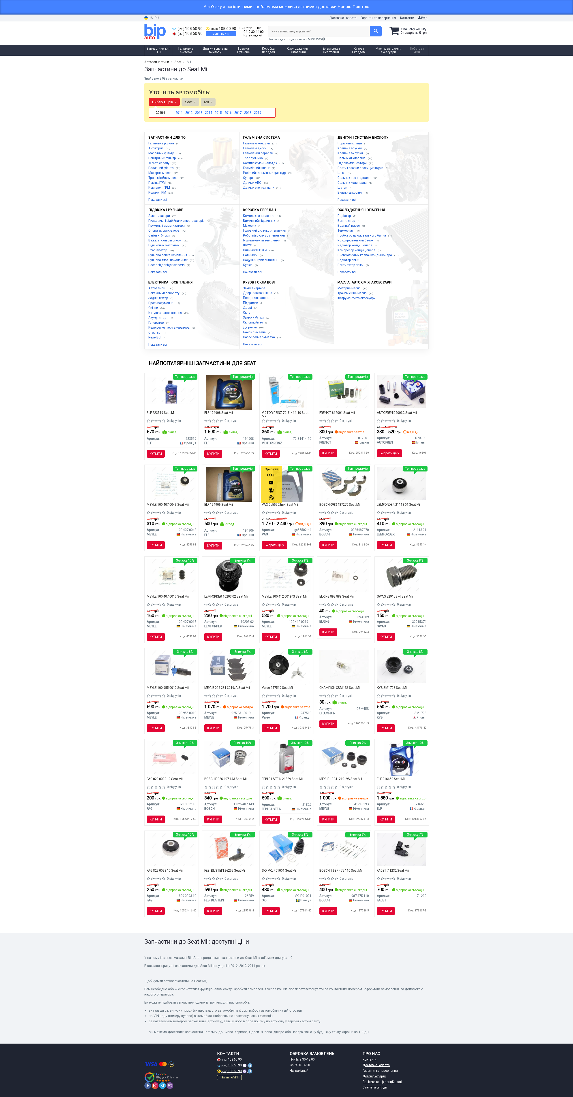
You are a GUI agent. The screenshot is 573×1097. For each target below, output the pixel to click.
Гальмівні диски (255, 148)
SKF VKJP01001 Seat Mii (279, 870)
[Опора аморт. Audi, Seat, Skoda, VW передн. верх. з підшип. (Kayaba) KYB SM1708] (401, 666)
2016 (228, 112)
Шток (342, 173)
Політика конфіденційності (382, 1082)
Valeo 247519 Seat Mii (277, 687)
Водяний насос (349, 225)
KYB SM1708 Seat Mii (392, 687)
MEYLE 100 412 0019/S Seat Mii (284, 596)
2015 (218, 112)
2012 (188, 112)
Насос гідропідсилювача (166, 265)
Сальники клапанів (352, 158)
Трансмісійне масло (163, 178)
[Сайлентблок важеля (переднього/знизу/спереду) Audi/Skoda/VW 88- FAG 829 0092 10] (171, 757)
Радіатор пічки (349, 260)
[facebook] (147, 1085)
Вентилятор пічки (351, 265)
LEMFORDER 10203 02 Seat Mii (226, 596)
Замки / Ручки (253, 317)
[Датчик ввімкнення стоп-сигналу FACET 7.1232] (401, 849)
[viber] (170, 1085)
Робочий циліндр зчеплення (264, 235)
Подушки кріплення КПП (261, 260)
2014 (208, 112)
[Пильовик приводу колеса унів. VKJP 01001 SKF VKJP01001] (286, 849)
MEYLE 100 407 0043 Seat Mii (168, 504)
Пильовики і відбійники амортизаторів (176, 220)
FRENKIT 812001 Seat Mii (337, 412)
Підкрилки (251, 302)
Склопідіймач (253, 322)
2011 (179, 112)
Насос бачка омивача (259, 337)
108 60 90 (190, 28)
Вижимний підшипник (259, 220)
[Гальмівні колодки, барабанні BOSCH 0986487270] (344, 483)
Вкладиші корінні (350, 192)
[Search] (376, 31)
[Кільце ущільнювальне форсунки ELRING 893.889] (344, 575)
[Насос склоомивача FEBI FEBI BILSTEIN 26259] (229, 849)
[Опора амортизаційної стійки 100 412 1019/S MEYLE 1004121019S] (344, 757)
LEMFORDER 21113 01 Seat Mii (399, 504)
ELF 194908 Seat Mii (218, 412)
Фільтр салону (159, 163)
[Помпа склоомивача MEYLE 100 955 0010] (171, 666)
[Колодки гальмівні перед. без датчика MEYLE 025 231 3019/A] (229, 666)
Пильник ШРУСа (255, 250)
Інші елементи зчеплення (262, 240)
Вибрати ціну (389, 453)
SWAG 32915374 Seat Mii (395, 596)
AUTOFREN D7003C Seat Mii (397, 412)
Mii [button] (207, 102)
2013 (198, 112)
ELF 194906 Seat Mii (218, 504)
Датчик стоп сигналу (259, 187)
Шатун (343, 187)
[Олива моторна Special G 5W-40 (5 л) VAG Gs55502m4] (286, 484)
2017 (238, 112)
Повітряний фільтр (162, 158)
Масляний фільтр (161, 153)
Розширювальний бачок (356, 240)
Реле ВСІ (155, 337)
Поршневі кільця (350, 143)
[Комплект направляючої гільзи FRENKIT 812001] (344, 391)
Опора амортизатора (164, 230)
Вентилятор (347, 220)
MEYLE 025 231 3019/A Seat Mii (227, 687)
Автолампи (157, 288)
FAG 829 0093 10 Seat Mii (165, 870)
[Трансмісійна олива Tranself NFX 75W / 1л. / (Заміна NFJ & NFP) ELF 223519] (171, 390)
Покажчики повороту (164, 293)
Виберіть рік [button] (163, 102)
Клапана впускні (350, 148)
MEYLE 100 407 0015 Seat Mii (168, 596)
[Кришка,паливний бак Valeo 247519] (286, 667)
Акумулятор (157, 317)
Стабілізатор (158, 250)
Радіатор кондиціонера (355, 245)
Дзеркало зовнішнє (258, 293)
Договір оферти (374, 1076)
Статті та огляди (375, 1087)
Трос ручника (253, 158)
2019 (257, 112)
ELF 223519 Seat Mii (161, 412)
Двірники (250, 327)
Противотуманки (161, 303)
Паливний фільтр (161, 168)
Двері (247, 307)
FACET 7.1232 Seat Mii (393, 870)
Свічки (153, 308)
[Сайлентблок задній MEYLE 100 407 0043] (171, 483)
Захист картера (254, 288)
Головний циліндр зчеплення (265, 230)
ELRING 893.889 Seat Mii (336, 596)
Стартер (154, 332)
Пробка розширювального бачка (362, 235)
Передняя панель (256, 298)
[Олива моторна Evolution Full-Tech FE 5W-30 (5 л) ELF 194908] (229, 392)
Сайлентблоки (159, 235)
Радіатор (345, 216)
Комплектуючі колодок (260, 163)
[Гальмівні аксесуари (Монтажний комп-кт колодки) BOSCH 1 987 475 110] (344, 849)
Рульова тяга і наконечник (168, 260)
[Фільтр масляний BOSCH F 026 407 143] (229, 757)
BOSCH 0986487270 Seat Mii (339, 504)
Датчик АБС (252, 182)
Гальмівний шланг (256, 168)
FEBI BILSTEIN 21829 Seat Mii (282, 779)
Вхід (424, 18)
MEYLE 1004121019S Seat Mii (340, 779)
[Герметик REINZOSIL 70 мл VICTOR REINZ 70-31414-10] (286, 392)
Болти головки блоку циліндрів (361, 168)
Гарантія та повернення (378, 18)
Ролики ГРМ (157, 192)
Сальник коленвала (352, 182)
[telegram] (162, 1085)
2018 (247, 112)
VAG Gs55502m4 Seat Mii (280, 504)
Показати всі (157, 199)
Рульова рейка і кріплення (168, 255)
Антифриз (156, 148)
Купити (156, 454)
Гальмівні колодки (257, 143)
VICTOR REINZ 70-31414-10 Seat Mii (285, 414)
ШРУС (248, 245)
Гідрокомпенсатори (352, 163)
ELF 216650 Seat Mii (391, 779)
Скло (247, 312)
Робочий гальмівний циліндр (264, 173)
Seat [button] (189, 102)
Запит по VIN (221, 33)
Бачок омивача (254, 332)
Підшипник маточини (164, 245)
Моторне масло (160, 173)
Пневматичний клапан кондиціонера (365, 255)
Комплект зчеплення (259, 216)
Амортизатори (159, 216)
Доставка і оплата (343, 18)
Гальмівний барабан (258, 153)
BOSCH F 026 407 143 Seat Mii (225, 779)
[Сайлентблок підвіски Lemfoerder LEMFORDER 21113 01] (401, 483)
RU (157, 18)
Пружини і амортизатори (166, 225)
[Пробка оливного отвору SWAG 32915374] (401, 576)
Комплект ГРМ (159, 187)
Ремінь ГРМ (157, 182)
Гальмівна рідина (161, 143)
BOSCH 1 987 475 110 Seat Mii (340, 870)
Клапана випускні (351, 153)
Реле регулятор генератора (169, 327)
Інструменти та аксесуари (357, 298)
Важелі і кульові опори (165, 240)
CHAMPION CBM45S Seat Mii (339, 687)
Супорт (248, 178)
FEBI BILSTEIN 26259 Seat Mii (225, 870)
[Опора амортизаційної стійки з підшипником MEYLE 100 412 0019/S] (286, 575)
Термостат (346, 230)
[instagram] (155, 1085)
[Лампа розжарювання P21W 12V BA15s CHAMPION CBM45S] (344, 666)
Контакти (407, 18)
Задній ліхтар (158, 298)
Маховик (250, 225)
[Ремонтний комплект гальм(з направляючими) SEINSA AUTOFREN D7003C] (401, 391)
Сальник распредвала (354, 178)
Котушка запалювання (165, 313)
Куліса (248, 265)
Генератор (156, 322)
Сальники (250, 255)
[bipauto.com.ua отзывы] (161, 1077)
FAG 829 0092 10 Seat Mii (165, 779)
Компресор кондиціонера (357, 250)
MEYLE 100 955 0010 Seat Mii (168, 687)
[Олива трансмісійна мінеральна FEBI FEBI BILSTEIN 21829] (286, 758)
